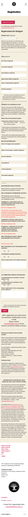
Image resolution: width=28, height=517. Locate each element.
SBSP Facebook (5, 447)
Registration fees (8, 22)
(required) (13, 123)
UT (2, 454)
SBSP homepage (5, 445)
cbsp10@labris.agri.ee (12, 324)
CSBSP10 (9, 500)
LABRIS (3, 456)
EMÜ (2, 452)
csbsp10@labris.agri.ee (7, 28)
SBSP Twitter (4, 449)
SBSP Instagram (5, 451)
